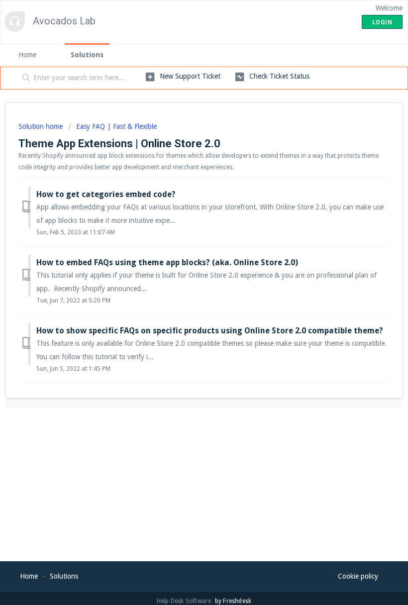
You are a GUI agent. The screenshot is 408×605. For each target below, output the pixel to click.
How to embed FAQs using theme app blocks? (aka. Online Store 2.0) (167, 262)
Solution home (41, 126)
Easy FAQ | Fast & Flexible (116, 126)
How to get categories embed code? (106, 194)
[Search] (24, 78)
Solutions (87, 55)
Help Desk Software (185, 601)
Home (27, 55)
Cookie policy (358, 576)
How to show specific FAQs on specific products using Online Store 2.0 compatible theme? (209, 330)
